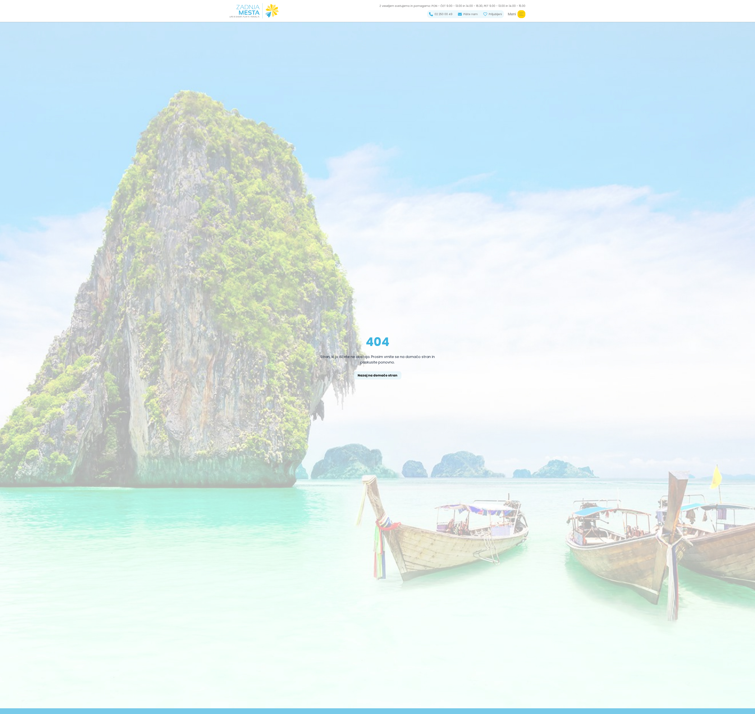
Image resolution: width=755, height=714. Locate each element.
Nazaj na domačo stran (377, 375)
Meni (512, 14)
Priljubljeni (495, 14)
